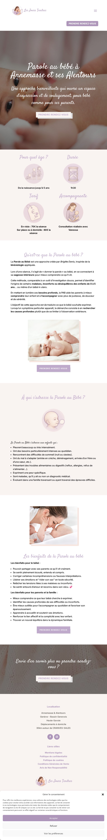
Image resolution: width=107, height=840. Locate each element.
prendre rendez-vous (53, 114)
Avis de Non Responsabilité (53, 767)
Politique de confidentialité (53, 756)
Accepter (53, 818)
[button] (102, 794)
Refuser (53, 825)
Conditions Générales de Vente (53, 764)
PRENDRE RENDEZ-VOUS (82, 23)
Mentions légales (53, 752)
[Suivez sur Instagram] (57, 737)
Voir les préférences (53, 833)
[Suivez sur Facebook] (50, 737)
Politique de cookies (53, 760)
